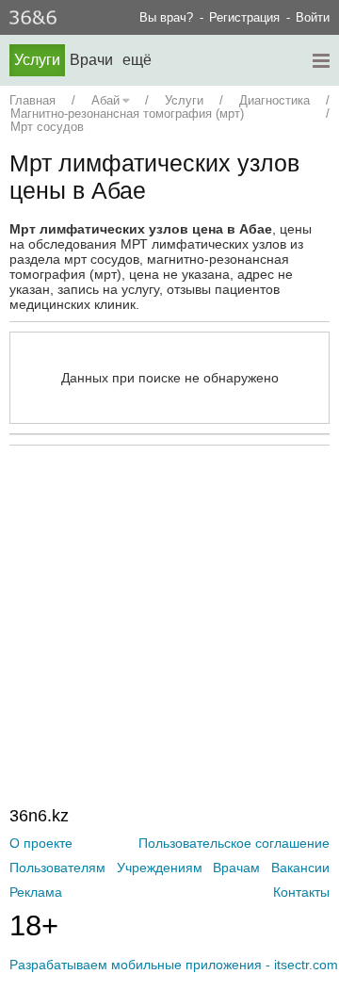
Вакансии (300, 867)
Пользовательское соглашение (234, 843)
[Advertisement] (174, 587)
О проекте (41, 843)
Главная (32, 100)
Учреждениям (159, 867)
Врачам (236, 867)
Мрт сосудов (47, 127)
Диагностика (274, 100)
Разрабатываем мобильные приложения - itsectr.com (173, 964)
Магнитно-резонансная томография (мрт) (127, 113)
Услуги (37, 60)
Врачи (91, 60)
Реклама (35, 892)
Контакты (301, 892)
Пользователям (57, 867)
